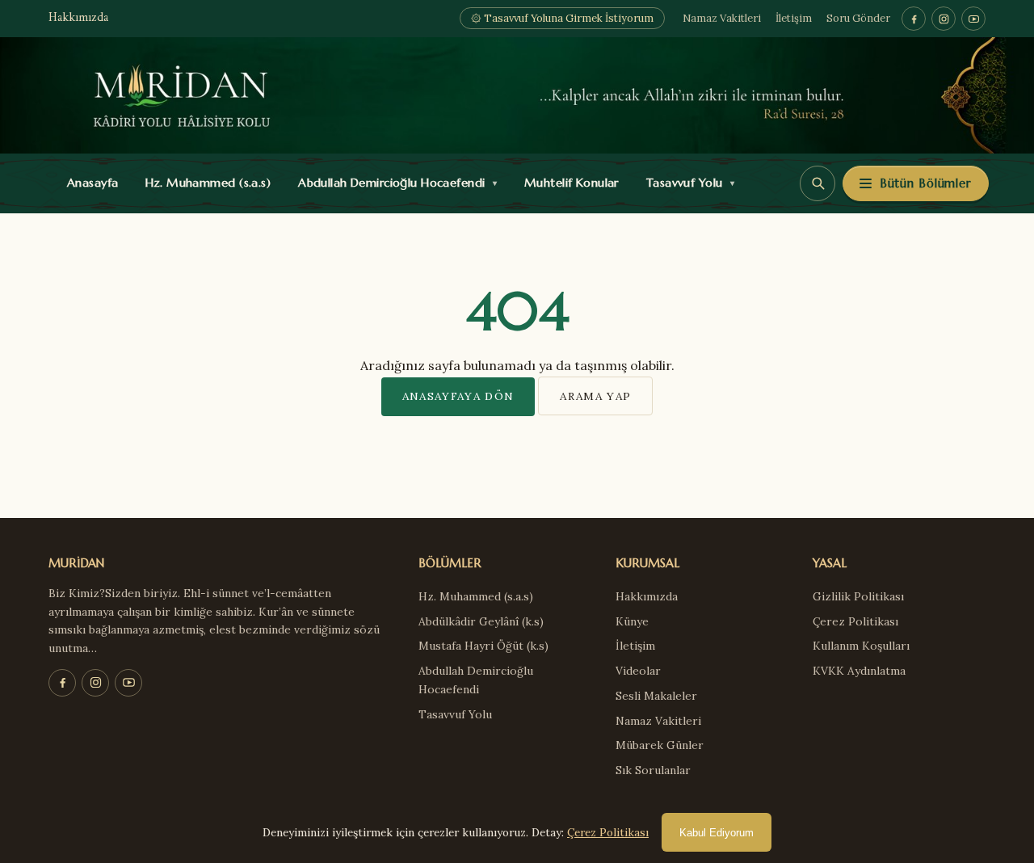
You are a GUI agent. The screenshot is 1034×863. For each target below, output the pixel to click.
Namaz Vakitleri (722, 18)
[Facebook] (914, 18)
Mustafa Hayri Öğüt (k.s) (483, 645)
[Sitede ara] (817, 183)
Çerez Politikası (855, 621)
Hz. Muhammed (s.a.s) (204, 182)
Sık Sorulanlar (653, 770)
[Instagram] (943, 18)
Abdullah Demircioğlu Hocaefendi (394, 182)
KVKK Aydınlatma (859, 670)
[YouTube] (973, 18)
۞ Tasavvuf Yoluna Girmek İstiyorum (562, 18)
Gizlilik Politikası (858, 596)
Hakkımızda (78, 18)
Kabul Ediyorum (716, 833)
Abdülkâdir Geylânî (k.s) (481, 621)
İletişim (794, 18)
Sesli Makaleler (656, 695)
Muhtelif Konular (568, 182)
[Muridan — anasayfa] (517, 95)
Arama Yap (595, 396)
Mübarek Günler (660, 745)
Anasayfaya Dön (458, 396)
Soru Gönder (858, 18)
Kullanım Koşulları (861, 645)
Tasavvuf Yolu (686, 182)
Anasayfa (89, 182)
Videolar (638, 670)
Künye (632, 621)
